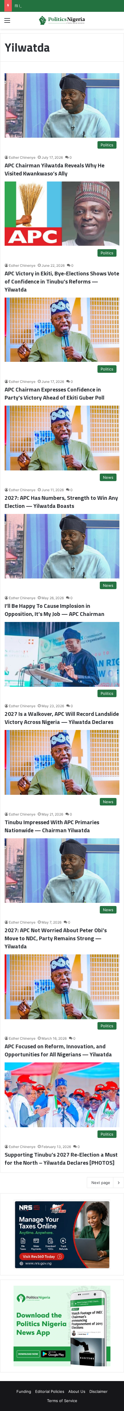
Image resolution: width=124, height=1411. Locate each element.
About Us (76, 1391)
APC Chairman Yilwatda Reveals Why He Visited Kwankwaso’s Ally (54, 169)
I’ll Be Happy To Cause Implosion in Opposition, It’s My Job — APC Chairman (54, 609)
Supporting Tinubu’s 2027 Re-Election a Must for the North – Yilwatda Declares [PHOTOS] (61, 1158)
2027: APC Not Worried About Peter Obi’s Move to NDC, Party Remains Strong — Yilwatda (56, 938)
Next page (100, 1182)
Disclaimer (98, 1391)
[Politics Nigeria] (62, 20)
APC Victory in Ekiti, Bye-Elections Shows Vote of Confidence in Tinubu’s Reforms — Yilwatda (62, 281)
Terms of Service (62, 1400)
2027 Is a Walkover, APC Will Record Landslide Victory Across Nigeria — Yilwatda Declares (62, 717)
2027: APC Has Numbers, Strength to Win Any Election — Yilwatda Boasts (61, 501)
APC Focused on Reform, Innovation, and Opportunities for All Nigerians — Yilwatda (58, 1050)
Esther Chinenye (22, 157)
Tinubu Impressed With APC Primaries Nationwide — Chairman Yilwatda (52, 826)
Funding (23, 1391)
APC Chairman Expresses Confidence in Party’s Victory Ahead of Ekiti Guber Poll (54, 393)
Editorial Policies (49, 1391)
